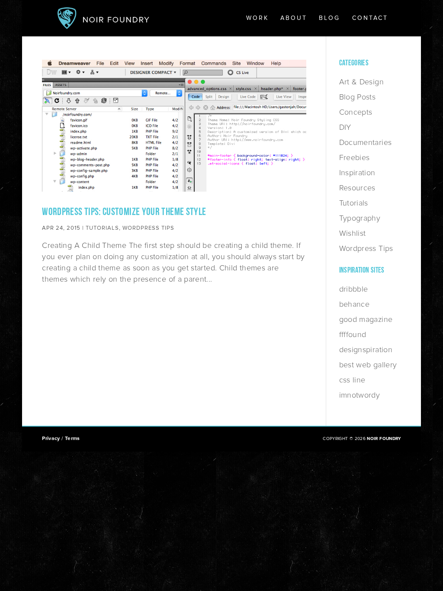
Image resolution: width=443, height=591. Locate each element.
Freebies (354, 157)
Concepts (355, 112)
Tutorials (102, 228)
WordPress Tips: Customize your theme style (124, 212)
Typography (360, 218)
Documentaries (365, 142)
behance (354, 304)
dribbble (353, 289)
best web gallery (368, 364)
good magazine (366, 319)
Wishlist (352, 233)
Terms (72, 438)
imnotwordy (359, 395)
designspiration (365, 349)
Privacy (51, 438)
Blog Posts (357, 97)
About (293, 18)
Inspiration (357, 172)
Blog (329, 18)
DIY (345, 127)
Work (257, 18)
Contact (370, 18)
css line (352, 380)
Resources (357, 188)
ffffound (352, 334)
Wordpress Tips (148, 228)
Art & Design (361, 82)
